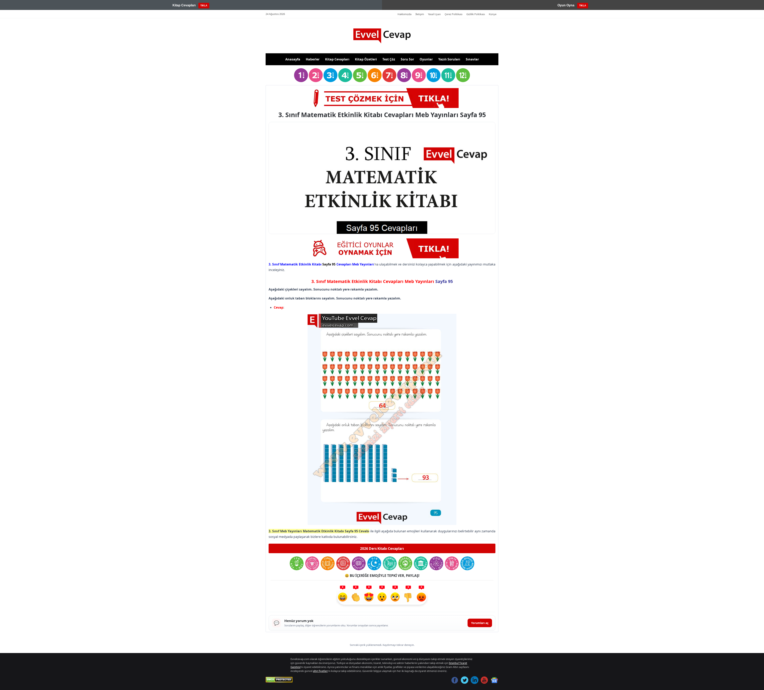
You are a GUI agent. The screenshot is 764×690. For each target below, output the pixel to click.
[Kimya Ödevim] (452, 563)
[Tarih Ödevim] (421, 563)
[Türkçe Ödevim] (328, 563)
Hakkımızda (404, 14)
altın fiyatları (320, 671)
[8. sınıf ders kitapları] (404, 75)
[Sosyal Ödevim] (312, 563)
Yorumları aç (479, 623)
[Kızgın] (421, 597)
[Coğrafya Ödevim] (405, 563)
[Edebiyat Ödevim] (390, 563)
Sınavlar (472, 59)
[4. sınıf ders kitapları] (345, 75)
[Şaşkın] (382, 597)
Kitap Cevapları (337, 59)
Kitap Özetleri (366, 59)
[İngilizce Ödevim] (359, 563)
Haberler (313, 59)
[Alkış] (355, 597)
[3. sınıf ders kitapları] (330, 75)
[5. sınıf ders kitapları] (360, 75)
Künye (492, 14)
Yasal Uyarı (434, 14)
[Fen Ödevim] (297, 563)
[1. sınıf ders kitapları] (301, 75)
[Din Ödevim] (374, 563)
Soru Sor (407, 59)
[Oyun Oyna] (382, 248)
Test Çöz (388, 59)
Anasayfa (292, 59)
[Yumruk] (408, 597)
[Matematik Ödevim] (343, 563)
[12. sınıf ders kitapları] (463, 75)
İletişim (419, 14)
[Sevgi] (368, 597)
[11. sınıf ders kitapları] (448, 75)
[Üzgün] (395, 597)
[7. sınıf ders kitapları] (389, 75)
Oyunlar (426, 59)
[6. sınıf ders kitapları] (375, 75)
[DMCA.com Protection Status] (279, 679)
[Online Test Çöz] (382, 98)
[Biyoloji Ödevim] (467, 563)
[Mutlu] (342, 597)
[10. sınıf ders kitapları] (433, 75)
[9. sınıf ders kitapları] (419, 75)
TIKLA (203, 5)
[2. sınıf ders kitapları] (316, 75)
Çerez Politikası (453, 14)
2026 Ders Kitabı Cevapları (382, 548)
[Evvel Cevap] (382, 35)
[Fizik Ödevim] (436, 563)
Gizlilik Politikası (475, 14)
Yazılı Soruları (449, 59)
